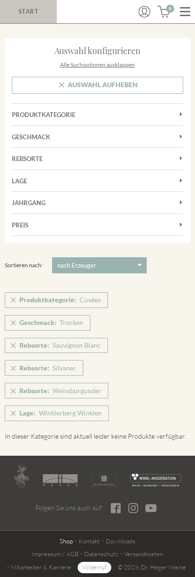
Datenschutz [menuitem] (101, 554)
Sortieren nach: (24, 265)
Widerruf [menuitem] (94, 567)
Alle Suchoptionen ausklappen (97, 64)
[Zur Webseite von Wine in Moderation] (155, 480)
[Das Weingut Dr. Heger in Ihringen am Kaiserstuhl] (21, 476)
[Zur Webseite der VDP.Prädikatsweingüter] (103, 480)
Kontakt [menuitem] (89, 541)
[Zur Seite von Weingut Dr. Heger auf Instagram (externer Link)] (133, 508)
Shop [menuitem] (66, 541)
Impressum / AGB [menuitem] (55, 554)
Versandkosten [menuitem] (143, 554)
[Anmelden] (144, 12)
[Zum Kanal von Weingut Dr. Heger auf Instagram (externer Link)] (151, 508)
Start (28, 11)
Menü (185, 12)
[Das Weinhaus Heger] (60, 480)
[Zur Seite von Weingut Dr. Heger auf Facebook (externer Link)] (115, 508)
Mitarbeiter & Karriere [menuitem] (41, 567)
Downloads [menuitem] (120, 541)
